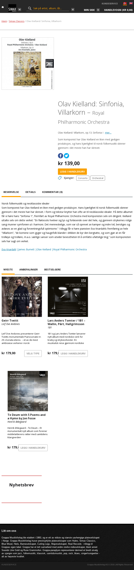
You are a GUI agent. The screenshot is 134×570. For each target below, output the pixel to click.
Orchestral (97, 178)
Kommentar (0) (52, 192)
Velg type (33, 353)
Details (30, 192)
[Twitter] (66, 155)
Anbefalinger (28, 269)
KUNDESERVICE (110, 3)
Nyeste (8, 269)
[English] (131, 4)
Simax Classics (16, 21)
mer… (108, 132)
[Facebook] (60, 155)
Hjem (4, 21)
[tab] (11, 192)
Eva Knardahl (9, 249)
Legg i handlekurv (72, 171)
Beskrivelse (11, 192)
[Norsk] (125, 4)
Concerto (83, 178)
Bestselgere (52, 269)
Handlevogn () (118, 10)
